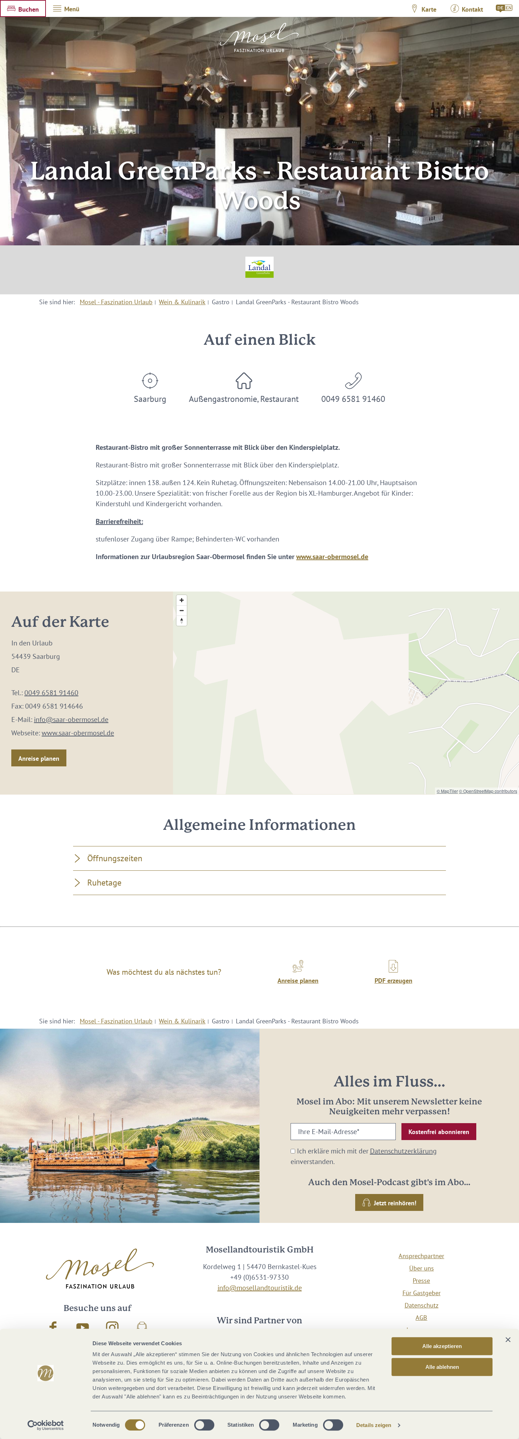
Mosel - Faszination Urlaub (116, 302)
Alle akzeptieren (442, 1346)
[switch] (204, 1425)
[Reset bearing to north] (182, 621)
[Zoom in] (182, 600)
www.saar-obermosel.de (332, 556)
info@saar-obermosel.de (71, 719)
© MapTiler (447, 791)
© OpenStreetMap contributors (488, 791)
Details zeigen (373, 1425)
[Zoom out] (182, 610)
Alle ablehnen (442, 1367)
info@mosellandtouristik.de (259, 1287)
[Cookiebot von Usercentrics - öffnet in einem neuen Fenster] (46, 1425)
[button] (23, 8)
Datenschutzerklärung (403, 1151)
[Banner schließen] (508, 1339)
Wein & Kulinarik (182, 302)
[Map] (346, 693)
